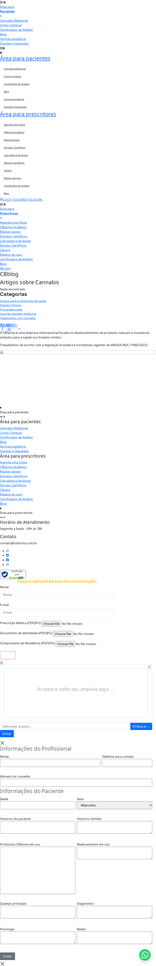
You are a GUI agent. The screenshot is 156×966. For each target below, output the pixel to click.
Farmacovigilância (14, 99)
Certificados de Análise (16, 84)
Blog (6, 91)
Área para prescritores (28, 114)
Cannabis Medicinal (15, 68)
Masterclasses (12, 140)
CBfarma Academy (14, 132)
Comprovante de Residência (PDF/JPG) (27, 643)
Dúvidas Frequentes (15, 107)
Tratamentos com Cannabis (18, 318)
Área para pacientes (25, 58)
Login (7, 268)
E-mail (4, 605)
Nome (4, 587)
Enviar (6, 734)
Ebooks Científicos (14, 163)
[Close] (149, 667)
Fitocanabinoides (11, 309)
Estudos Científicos (14, 147)
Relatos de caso (12, 178)
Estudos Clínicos (10, 305)
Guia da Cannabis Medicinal (18, 314)
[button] (78, 48)
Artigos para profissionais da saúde (23, 301)
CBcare (8, 170)
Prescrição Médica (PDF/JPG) (20, 623)
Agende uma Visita (14, 124)
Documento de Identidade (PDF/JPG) (26, 633)
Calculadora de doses (16, 155)
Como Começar (12, 76)
